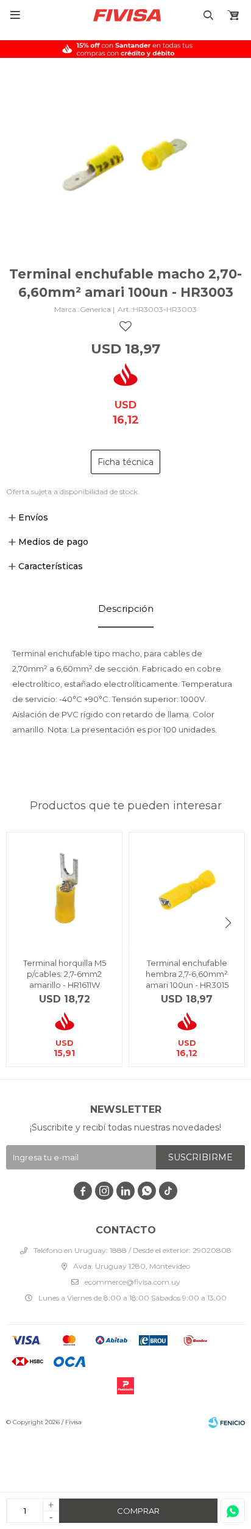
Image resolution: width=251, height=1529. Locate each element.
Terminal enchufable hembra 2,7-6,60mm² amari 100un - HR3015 (187, 974)
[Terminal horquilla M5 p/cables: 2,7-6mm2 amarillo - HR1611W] (64, 890)
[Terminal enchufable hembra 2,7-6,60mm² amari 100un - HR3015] (187, 890)
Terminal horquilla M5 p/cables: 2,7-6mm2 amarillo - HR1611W (64, 974)
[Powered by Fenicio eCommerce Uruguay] (226, 1422)
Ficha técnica (125, 461)
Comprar (138, 1511)
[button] (228, 923)
